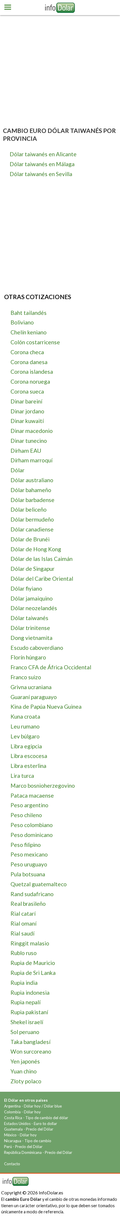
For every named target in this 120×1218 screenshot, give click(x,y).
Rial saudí (22, 933)
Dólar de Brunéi (30, 539)
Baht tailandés (28, 312)
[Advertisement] (60, 65)
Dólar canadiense (32, 529)
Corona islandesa (31, 371)
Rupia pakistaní (29, 1012)
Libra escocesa (28, 755)
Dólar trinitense (30, 627)
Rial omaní (23, 923)
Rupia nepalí (25, 1002)
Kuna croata (25, 716)
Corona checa (27, 352)
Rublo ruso (23, 953)
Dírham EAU (25, 450)
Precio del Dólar (39, 1129)
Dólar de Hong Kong (35, 549)
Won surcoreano (30, 1051)
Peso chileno (26, 815)
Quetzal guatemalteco (38, 884)
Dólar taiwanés (29, 618)
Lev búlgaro (25, 736)
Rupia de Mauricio (32, 962)
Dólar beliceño (28, 509)
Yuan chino (23, 1071)
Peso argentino (29, 805)
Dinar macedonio (31, 430)
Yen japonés (25, 1061)
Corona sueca (27, 391)
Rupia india (24, 982)
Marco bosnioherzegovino (42, 785)
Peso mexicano (29, 854)
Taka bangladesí (30, 1041)
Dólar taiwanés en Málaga (42, 164)
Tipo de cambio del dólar (46, 1117)
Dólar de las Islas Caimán (41, 558)
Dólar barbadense (32, 499)
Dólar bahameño (30, 490)
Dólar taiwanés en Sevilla (41, 174)
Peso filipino (25, 844)
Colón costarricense (35, 342)
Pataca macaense (32, 795)
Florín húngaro (28, 657)
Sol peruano (24, 1032)
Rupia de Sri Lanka (33, 972)
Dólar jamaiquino (31, 598)
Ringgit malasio (29, 943)
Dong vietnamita (31, 637)
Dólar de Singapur (32, 568)
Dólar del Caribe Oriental (41, 578)
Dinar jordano (27, 411)
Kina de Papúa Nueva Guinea (46, 706)
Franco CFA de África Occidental (50, 667)
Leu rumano (25, 726)
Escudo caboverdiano (36, 647)
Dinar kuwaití (27, 420)
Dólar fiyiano (26, 588)
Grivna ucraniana (31, 687)
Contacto (12, 1163)
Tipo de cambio (37, 1140)
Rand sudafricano (32, 894)
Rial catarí (23, 913)
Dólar (17, 470)
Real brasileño (28, 903)
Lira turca (22, 775)
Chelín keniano (28, 332)
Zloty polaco (25, 1081)
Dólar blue (53, 1106)
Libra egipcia (26, 746)
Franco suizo (25, 677)
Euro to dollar (45, 1123)
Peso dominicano (31, 834)
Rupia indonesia (30, 992)
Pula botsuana (27, 874)
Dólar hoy (32, 1106)
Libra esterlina (28, 765)
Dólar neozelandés (33, 608)
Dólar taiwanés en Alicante (43, 154)
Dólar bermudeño (32, 519)
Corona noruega (30, 381)
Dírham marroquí (31, 460)
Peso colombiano (31, 825)
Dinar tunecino (28, 440)
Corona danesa (28, 362)
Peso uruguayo (28, 864)
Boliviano (22, 322)
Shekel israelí (26, 1022)
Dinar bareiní (26, 401)
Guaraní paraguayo (33, 697)
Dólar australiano (31, 480)
